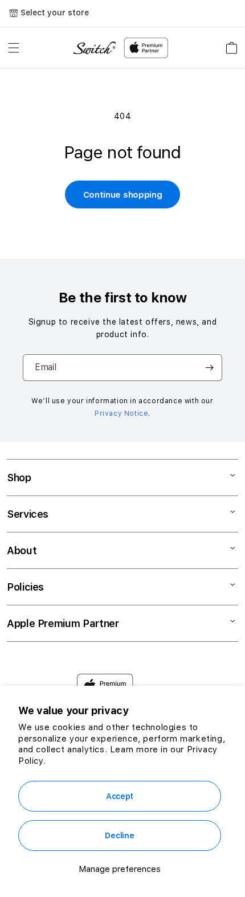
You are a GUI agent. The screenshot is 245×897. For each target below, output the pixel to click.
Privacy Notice (121, 413)
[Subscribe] (209, 367)
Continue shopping (122, 195)
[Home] (94, 48)
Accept (119, 796)
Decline (119, 835)
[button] (13, 48)
